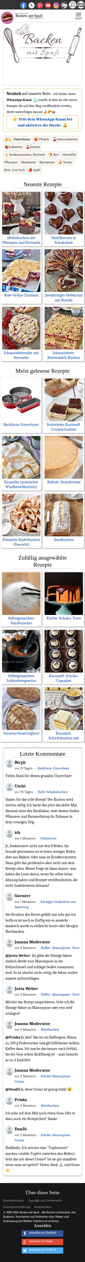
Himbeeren (28, 162)
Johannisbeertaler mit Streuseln (21, 355)
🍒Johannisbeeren (65, 139)
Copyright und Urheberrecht (45, 1200)
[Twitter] (32, 4)
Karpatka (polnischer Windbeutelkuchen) (21, 484)
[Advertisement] (42, 54)
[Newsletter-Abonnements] (63, 8)
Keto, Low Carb (14, 170)
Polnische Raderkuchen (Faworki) (21, 542)
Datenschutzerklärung (16, 1207)
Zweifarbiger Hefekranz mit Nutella (64, 297)
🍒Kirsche (33, 147)
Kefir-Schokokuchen (52, 792)
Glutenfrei (69, 155)
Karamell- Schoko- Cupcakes (64, 678)
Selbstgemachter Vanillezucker (21, 620)
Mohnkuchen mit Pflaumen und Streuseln (21, 240)
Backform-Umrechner (21, 424)
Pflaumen (11, 162)
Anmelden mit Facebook (42, 1233)
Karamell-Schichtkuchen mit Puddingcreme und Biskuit (64, 740)
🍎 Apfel (34, 170)
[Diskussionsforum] (72, 7)
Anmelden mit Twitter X (42, 1250)
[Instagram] (56, 4)
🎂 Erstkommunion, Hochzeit (24, 155)
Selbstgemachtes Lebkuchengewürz (21, 678)
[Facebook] (23, 4)
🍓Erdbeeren (13, 147)
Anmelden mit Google (41, 1241)
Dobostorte (48, 838)
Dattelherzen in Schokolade (63, 240)
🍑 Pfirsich (41, 139)
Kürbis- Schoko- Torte (63, 618)
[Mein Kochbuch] (80, 7)
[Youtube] (48, 4)
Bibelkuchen (50, 1029)
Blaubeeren (47, 162)
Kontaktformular (13, 1200)
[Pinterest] (40, 4)
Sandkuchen (64, 539)
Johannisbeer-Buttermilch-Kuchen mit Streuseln (63, 358)
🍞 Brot (53, 155)
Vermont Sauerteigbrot (21, 733)
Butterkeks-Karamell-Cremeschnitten (64, 427)
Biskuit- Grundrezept (63, 482)
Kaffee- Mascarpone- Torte (60, 948)
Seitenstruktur (43, 1207)
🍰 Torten (65, 162)
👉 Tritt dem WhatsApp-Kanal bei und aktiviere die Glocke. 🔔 (42, 122)
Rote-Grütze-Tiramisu (21, 295)
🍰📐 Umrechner (17, 139)
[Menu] (78, 16)
